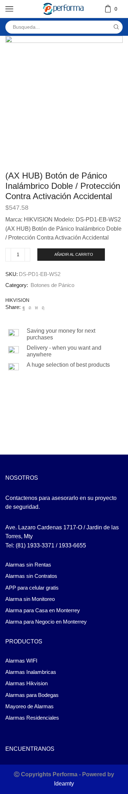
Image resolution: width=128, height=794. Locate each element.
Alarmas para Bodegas (32, 695)
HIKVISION (17, 300)
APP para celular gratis (32, 588)
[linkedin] (36, 307)
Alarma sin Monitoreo (30, 599)
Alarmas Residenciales (32, 718)
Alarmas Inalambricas (30, 672)
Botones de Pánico (52, 285)
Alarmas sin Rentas (28, 565)
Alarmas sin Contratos (31, 576)
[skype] (42, 307)
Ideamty (64, 784)
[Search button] (116, 27)
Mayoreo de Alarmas (29, 706)
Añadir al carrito (73, 254)
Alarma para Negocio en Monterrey (46, 622)
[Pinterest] (30, 307)
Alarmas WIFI (21, 661)
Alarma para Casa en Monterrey (42, 610)
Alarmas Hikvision (26, 683)
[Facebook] (24, 307)
